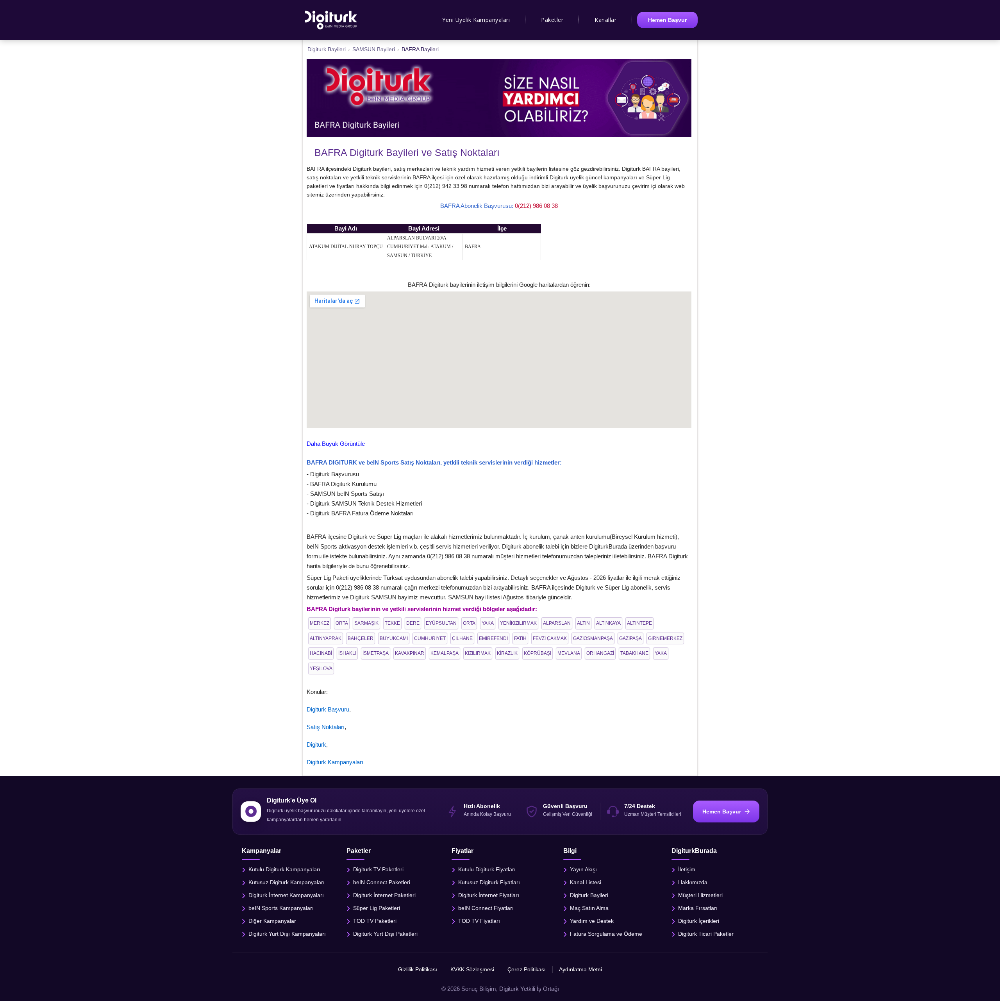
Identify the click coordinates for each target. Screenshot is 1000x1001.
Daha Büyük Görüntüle (336, 443)
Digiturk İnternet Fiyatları (488, 895)
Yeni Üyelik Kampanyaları (476, 19)
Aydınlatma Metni (580, 969)
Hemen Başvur (667, 20)
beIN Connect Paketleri (381, 882)
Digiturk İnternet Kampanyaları (286, 895)
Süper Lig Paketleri (376, 907)
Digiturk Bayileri (589, 895)
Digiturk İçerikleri (698, 920)
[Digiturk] (331, 20)
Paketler (552, 19)
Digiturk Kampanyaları (335, 762)
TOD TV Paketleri (374, 920)
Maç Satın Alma (589, 907)
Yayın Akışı (583, 869)
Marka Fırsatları (698, 907)
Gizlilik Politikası (417, 969)
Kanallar (605, 19)
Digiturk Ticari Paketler (706, 933)
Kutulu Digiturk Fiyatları (487, 869)
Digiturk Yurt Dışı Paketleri (385, 933)
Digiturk (316, 744)
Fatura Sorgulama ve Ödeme (606, 933)
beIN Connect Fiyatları (486, 907)
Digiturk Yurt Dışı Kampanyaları (287, 933)
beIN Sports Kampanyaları (281, 907)
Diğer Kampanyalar (272, 920)
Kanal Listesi (585, 882)
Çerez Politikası (526, 969)
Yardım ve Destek (592, 920)
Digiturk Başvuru (328, 709)
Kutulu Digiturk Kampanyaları (284, 869)
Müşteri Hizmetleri (700, 895)
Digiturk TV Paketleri (378, 869)
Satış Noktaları (326, 727)
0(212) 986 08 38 (536, 205)
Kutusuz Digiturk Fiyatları (489, 882)
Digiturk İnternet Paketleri (384, 895)
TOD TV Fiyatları (479, 920)
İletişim (686, 869)
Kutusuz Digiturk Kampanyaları (286, 882)
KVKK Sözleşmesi (472, 969)
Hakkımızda (692, 882)
